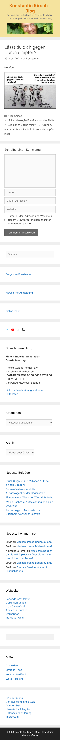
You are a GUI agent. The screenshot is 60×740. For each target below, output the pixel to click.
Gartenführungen (16, 602)
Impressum (12, 716)
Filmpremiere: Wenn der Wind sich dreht (29, 497)
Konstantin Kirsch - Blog (30, 8)
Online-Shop (13, 311)
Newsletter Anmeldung (19, 292)
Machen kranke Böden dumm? (34, 541)
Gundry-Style (13, 705)
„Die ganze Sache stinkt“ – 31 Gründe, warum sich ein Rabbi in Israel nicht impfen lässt (29, 129)
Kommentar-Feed (16, 674)
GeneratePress (30, 735)
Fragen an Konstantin (18, 274)
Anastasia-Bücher (16, 610)
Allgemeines (15, 115)
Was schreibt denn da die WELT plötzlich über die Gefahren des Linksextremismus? (29, 554)
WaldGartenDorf (15, 606)
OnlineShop (12, 613)
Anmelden (12, 665)
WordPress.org (14, 678)
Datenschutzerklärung (18, 713)
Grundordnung (14, 698)
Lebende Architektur (18, 599)
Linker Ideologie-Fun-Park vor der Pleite (31, 120)
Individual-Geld (15, 617)
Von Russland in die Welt (20, 701)
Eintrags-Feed (14, 669)
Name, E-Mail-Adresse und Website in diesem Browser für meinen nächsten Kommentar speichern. (30, 220)
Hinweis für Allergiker (18, 709)
